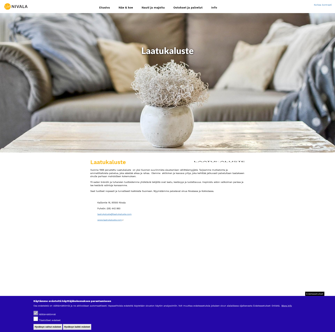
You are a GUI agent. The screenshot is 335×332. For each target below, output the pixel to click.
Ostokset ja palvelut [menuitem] (188, 7)
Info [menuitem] (214, 7)
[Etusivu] (15, 6)
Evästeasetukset (314, 294)
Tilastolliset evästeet (50, 320)
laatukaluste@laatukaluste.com (114, 214)
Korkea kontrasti (323, 5)
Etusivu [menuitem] (104, 7)
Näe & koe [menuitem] (126, 7)
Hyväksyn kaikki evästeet (77, 327)
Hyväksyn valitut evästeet (48, 327)
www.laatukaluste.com (109, 220)
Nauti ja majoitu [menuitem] (153, 7)
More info (286, 305)
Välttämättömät (47, 314)
